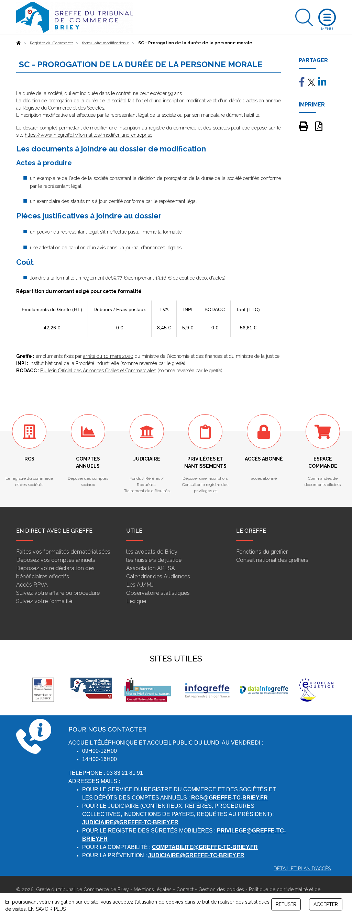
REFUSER (286, 904)
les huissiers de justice (154, 560)
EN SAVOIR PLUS (47, 909)
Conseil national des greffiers (272, 560)
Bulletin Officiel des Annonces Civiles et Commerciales (98, 370)
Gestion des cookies (221, 889)
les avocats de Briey (151, 551)
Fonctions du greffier (262, 551)
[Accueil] (18, 43)
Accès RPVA (32, 584)
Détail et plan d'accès (302, 868)
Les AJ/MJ (140, 584)
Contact (185, 889)
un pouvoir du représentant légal (64, 232)
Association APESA (150, 568)
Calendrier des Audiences (158, 576)
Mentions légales (153, 889)
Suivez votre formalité (44, 601)
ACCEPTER (326, 904)
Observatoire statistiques (158, 593)
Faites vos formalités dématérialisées (63, 551)
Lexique (136, 601)
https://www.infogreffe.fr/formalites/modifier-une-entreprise (88, 135)
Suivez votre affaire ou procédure (58, 593)
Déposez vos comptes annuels (55, 560)
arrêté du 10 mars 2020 (108, 356)
